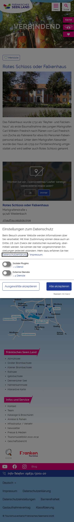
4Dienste (19, 275)
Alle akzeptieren (59, 286)
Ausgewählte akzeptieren (21, 286)
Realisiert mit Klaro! (62, 294)
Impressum (36, 254)
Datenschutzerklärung (14, 254)
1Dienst (18, 266)
